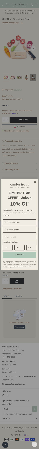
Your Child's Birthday (10, 242)
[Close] (35, 182)
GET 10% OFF (19, 255)
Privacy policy (17, 267)
